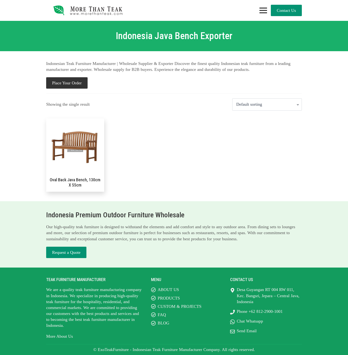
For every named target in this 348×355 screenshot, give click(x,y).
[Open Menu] (263, 10)
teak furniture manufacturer (106, 319)
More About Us (59, 336)
